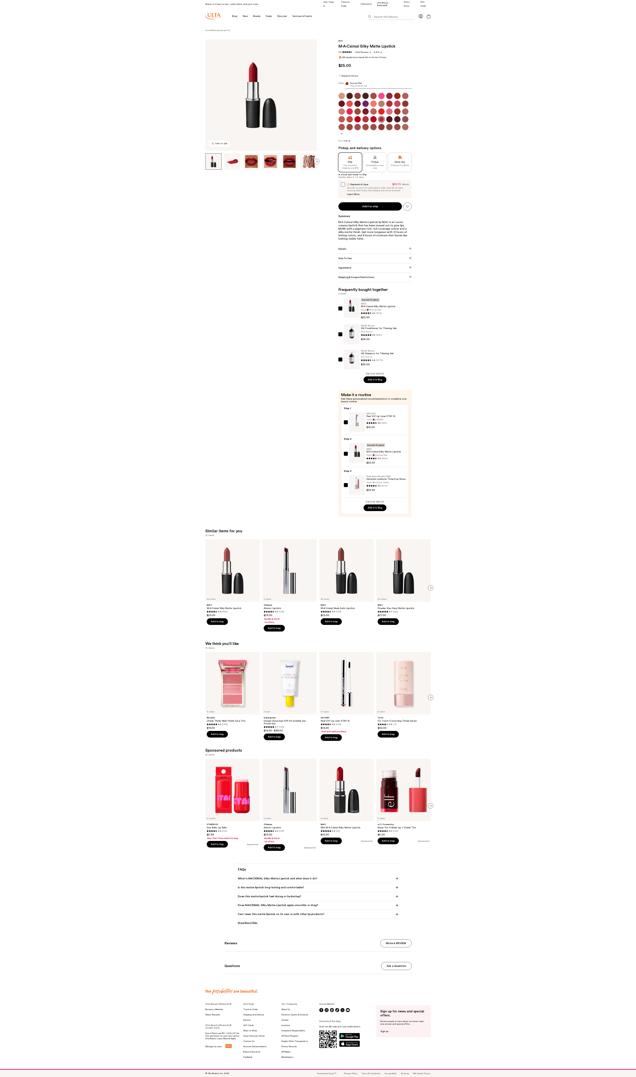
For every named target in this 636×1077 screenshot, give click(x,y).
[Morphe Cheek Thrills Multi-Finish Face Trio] (232, 691)
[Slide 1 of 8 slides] (213, 161)
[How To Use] (375, 258)
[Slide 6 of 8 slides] (308, 161)
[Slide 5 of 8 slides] (289, 161)
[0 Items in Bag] (429, 16)
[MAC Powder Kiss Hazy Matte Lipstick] (403, 578)
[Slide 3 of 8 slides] (251, 161)
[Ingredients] (375, 268)
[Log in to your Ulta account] (421, 16)
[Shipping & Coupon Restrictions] (375, 277)
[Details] (375, 249)
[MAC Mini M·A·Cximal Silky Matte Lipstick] (346, 797)
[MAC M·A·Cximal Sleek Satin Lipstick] (346, 578)
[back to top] (626, 1067)
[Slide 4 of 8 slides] (270, 161)
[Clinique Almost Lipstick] (289, 581)
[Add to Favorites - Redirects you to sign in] (407, 207)
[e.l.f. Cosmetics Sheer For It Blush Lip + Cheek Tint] (403, 797)
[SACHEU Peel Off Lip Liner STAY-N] (346, 692)
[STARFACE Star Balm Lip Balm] (232, 799)
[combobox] (375, 85)
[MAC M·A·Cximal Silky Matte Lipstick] (232, 578)
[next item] (316, 161)
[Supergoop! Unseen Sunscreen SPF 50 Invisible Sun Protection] (289, 692)
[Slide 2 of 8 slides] (232, 161)
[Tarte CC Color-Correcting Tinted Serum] (403, 691)
